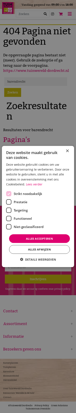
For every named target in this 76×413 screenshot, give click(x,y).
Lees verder (34, 184)
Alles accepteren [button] (39, 238)
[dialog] (38, 206)
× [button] (67, 150)
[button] (38, 259)
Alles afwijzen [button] (39, 249)
